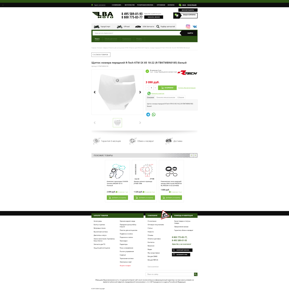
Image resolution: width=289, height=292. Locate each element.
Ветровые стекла (99, 228)
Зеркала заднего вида (127, 221)
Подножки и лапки (126, 237)
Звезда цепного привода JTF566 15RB (143, 182)
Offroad (127, 26)
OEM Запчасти (148, 26)
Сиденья (123, 255)
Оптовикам (161, 5)
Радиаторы (124, 244)
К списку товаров (101, 55)
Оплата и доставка (154, 239)
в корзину (119, 198)
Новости (151, 232)
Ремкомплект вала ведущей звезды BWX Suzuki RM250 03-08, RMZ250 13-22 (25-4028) (171, 183)
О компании (116, 5)
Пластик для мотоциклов (128, 230)
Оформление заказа (181, 227)
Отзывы (150, 235)
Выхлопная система (101, 232)
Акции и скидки (125, 266)
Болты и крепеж (99, 225)
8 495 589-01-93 (132, 13)
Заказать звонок (154, 17)
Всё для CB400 (152, 256)
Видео (150, 249)
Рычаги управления (127, 251)
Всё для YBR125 (153, 260)
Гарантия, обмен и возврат (183, 230)
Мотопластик (130, 5)
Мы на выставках (154, 253)
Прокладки (123, 241)
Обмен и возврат (145, 141)
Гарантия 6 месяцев (111, 141)
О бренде (180, 97)
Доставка (178, 141)
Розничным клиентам (145, 5)
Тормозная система (126, 258)
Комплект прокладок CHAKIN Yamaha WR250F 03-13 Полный (117, 183)
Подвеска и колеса (126, 234)
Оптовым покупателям (156, 225)
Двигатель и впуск (100, 235)
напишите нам (181, 254)
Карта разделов (153, 266)
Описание (150, 97)
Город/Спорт (105, 26)
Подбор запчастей (168, 26)
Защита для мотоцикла (102, 248)
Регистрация (191, 5)
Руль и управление (126, 248)
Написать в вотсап (157, 93)
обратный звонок (182, 250)
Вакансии (151, 246)
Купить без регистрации (187, 88)
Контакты (171, 5)
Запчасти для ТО (99, 244)
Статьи (150, 228)
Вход (184, 5)
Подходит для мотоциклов (165, 97)
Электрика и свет (126, 262)
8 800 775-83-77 (132, 17)
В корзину (169, 88)
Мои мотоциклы (188, 10)
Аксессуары (98, 221)
